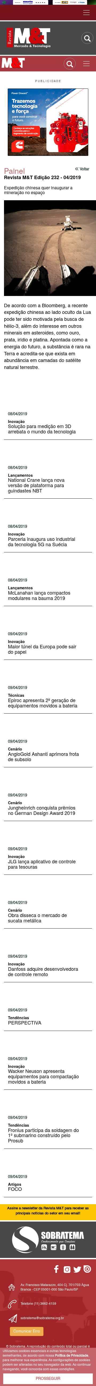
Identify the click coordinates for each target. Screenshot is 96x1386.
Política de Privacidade (71, 1355)
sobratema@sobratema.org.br (42, 1318)
